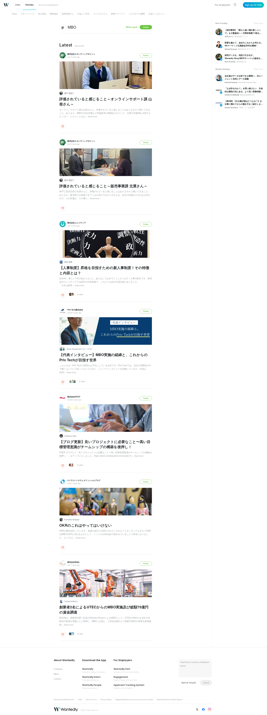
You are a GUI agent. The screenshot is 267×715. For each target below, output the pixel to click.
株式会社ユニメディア (76, 222)
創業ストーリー (118, 13)
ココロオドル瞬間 (137, 13)
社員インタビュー (156, 13)
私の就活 (42, 13)
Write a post (131, 26)
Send (206, 682)
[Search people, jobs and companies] (235, 5)
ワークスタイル (100, 13)
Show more (258, 23)
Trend (14, 13)
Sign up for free (253, 4)
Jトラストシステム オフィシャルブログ (83, 480)
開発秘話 (54, 13)
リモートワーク (27, 13)
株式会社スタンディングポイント (81, 54)
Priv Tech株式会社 (75, 309)
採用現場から (68, 13)
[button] (64, 660)
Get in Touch (188, 682)
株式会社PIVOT (73, 396)
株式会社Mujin (73, 562)
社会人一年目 (83, 13)
